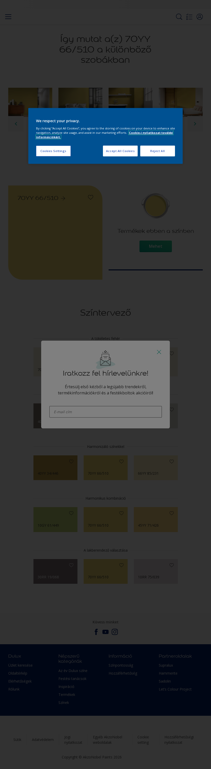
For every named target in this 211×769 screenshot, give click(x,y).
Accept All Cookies (120, 151)
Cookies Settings (53, 151)
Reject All (157, 151)
